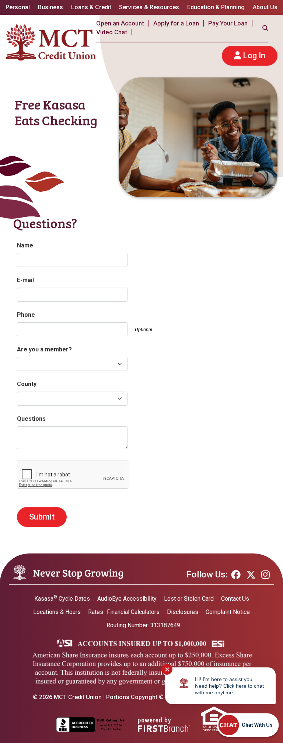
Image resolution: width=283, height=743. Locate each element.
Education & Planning (216, 7)
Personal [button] (18, 7)
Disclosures (182, 611)
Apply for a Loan (176, 23)
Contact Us (235, 598)
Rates (95, 611)
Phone (26, 314)
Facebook (236, 574)
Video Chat (111, 32)
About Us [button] (265, 7)
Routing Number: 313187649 (143, 625)
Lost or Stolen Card (189, 598)
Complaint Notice (228, 611)
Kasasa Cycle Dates (62, 598)
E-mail (25, 280)
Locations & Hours (57, 611)
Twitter (251, 574)
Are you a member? (44, 349)
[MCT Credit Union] (51, 41)
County (26, 384)
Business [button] (50, 7)
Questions (31, 418)
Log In (254, 55)
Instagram (265, 574)
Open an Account (120, 23)
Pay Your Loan (228, 23)
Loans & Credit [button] (91, 7)
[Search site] (265, 28)
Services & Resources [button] (149, 7)
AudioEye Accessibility (127, 598)
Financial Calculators (133, 611)
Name (25, 245)
